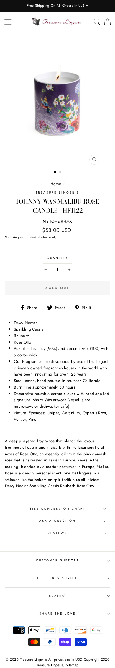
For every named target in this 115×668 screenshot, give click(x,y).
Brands (57, 596)
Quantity (57, 258)
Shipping (12, 237)
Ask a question (57, 521)
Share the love (57, 613)
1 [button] (55, 172)
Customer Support (57, 560)
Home (55, 184)
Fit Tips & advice (57, 578)
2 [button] (60, 172)
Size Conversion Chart (57, 508)
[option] (57, 6)
